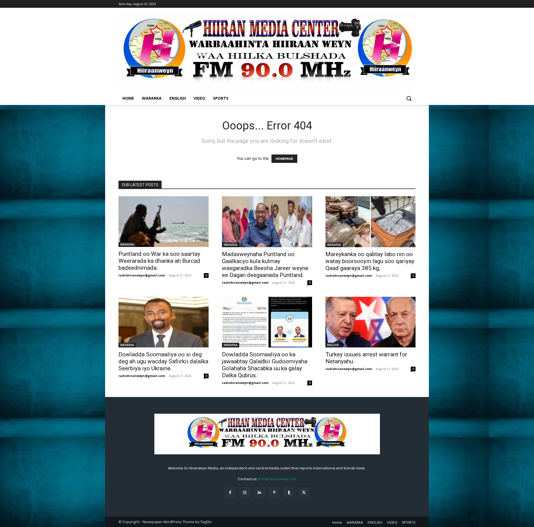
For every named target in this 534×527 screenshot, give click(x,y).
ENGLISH (333, 345)
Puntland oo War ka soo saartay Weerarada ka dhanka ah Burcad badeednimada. (159, 261)
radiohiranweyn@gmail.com (141, 275)
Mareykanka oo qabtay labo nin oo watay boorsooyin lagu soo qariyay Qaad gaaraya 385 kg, (369, 261)
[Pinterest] (274, 492)
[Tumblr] (289, 492)
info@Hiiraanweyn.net (277, 479)
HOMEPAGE (284, 159)
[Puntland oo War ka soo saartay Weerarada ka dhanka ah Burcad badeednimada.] (163, 221)
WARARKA (127, 244)
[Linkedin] (259, 492)
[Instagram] (244, 492)
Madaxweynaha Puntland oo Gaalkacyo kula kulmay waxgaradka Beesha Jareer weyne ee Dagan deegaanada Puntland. (265, 264)
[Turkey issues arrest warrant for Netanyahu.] (370, 322)
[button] (409, 98)
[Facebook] (229, 492)
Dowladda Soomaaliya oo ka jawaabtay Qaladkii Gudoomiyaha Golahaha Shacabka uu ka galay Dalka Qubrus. (264, 365)
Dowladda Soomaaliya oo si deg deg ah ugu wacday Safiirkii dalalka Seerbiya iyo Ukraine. (163, 361)
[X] (303, 492)
